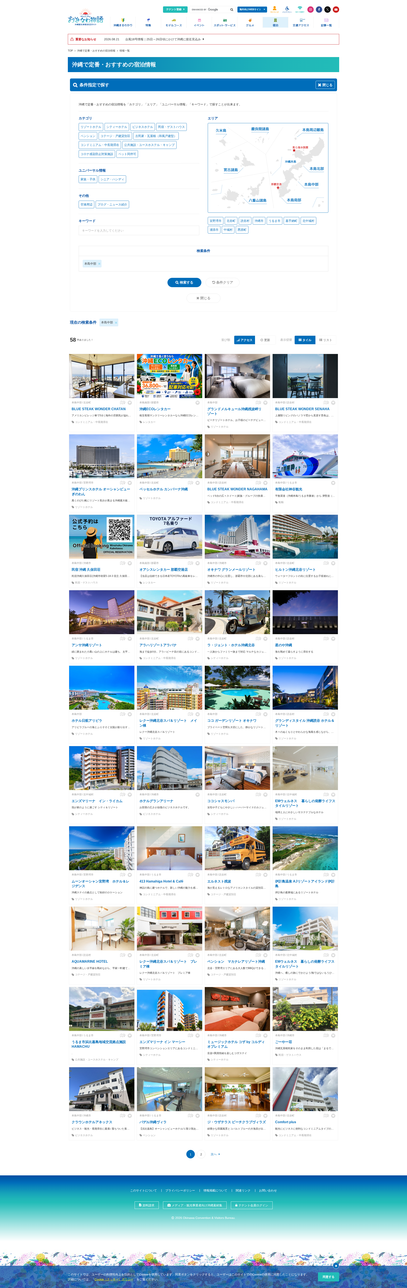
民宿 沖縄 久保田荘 (86, 569)
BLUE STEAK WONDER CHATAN (99, 409)
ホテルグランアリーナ (156, 801)
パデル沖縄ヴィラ (153, 1122)
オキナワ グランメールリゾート (231, 569)
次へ (214, 1154)
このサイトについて (143, 1190)
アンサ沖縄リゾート (87, 645)
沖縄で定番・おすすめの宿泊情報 (96, 50)
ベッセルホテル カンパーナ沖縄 (163, 489)
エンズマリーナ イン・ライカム (97, 801)
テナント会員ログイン (253, 1205)
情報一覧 (125, 50)
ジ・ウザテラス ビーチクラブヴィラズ (236, 1122)
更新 (267, 340)
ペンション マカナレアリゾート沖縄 (236, 961)
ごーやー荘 (283, 1042)
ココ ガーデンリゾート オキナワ (231, 720)
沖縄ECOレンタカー (155, 409)
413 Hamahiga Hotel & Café (161, 881)
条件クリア (224, 282)
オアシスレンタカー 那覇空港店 (163, 569)
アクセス (246, 340)
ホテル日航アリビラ (87, 720)
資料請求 (148, 1205)
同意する (329, 1276)
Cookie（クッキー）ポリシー (114, 1279)
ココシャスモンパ (220, 801)
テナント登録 (173, 9)
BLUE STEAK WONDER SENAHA (302, 409)
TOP (70, 50)
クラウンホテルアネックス (92, 1122)
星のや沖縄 (283, 645)
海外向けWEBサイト (250, 9)
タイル (306, 340)
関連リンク (243, 1190)
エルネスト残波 (219, 881)
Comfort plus (285, 1122)
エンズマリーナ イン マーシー (162, 1042)
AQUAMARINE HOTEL (90, 961)
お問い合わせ (268, 1190)
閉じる (205, 298)
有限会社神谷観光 (288, 489)
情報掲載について (215, 1190)
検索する (186, 282)
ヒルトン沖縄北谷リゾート (295, 569)
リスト (327, 340)
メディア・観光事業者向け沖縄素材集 (197, 1205)
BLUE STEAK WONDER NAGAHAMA (237, 489)
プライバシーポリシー (180, 1190)
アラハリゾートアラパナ (158, 645)
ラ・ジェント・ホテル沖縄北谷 (231, 645)
